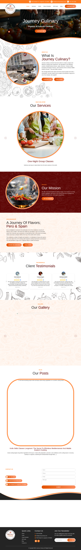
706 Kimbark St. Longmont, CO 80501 (40, 1)
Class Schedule (47, 6)
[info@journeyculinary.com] (52, 2)
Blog (61, 6)
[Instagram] (38, 541)
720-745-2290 (72, 1)
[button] (1, 27)
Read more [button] (16, 287)
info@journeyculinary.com (59, 1)
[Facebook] (36, 541)
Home (27, 6)
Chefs (39, 6)
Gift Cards (55, 6)
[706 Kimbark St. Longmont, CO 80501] (30, 2)
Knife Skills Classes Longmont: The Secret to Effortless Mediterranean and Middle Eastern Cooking (40, 449)
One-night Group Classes (40, 161)
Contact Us (40, 31)
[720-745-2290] (68, 2)
